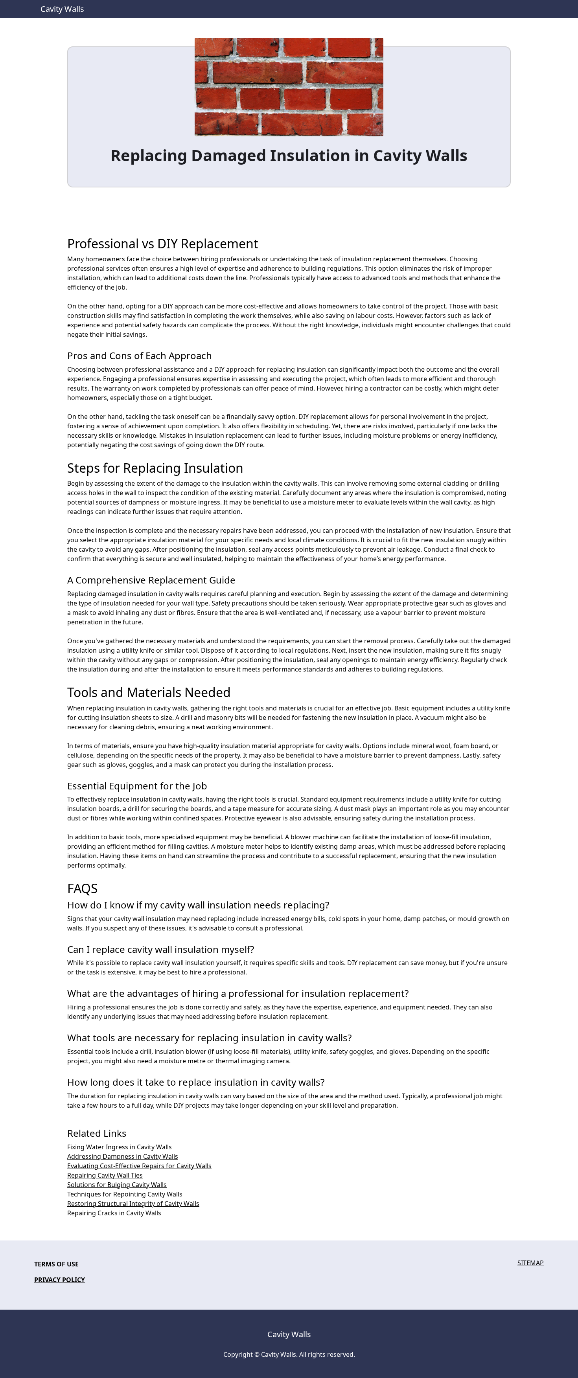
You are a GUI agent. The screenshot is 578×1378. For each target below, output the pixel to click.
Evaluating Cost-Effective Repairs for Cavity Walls (139, 1165)
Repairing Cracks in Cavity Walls (114, 1213)
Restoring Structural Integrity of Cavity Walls (133, 1203)
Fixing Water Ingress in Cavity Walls (119, 1147)
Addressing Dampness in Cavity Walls (122, 1156)
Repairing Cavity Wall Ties (105, 1175)
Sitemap (530, 1263)
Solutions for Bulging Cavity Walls (117, 1184)
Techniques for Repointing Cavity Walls (124, 1194)
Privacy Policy (59, 1279)
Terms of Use (56, 1264)
